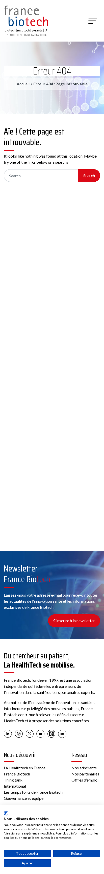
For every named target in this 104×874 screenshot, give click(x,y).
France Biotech (17, 773)
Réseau (79, 755)
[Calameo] (51, 733)
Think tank (13, 779)
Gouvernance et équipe (23, 798)
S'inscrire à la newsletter (74, 620)
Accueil (23, 83)
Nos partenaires (85, 773)
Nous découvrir (20, 755)
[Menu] (92, 20)
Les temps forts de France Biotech (33, 792)
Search (89, 175)
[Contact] (62, 733)
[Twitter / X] (29, 733)
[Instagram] (19, 733)
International (15, 786)
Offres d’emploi (84, 779)
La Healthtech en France (24, 767)
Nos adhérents (84, 767)
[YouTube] (40, 733)
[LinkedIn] (8, 733)
